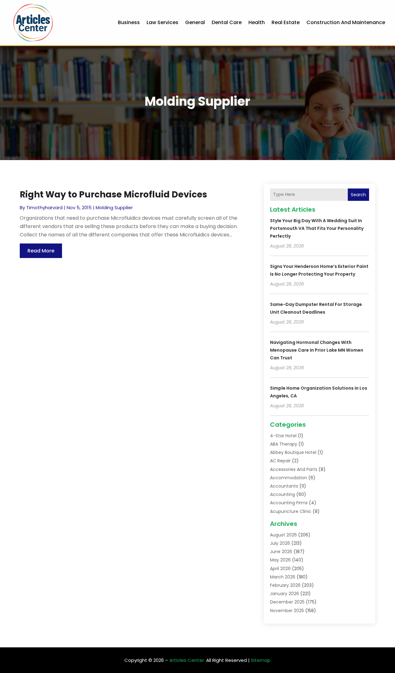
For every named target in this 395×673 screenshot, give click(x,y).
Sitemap (261, 660)
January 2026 (284, 593)
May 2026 (280, 560)
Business (129, 22)
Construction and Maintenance (345, 22)
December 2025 (287, 602)
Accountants (284, 486)
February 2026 (285, 585)
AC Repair (280, 461)
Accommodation (288, 478)
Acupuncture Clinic (290, 511)
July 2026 (280, 543)
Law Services (162, 22)
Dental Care (227, 22)
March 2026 (282, 577)
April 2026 (280, 568)
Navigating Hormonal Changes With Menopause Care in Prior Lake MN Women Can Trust (316, 350)
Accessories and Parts (293, 469)
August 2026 (283, 535)
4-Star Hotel (283, 436)
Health (256, 22)
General (195, 22)
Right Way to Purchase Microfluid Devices (113, 194)
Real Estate (286, 22)
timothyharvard (44, 207)
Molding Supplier (114, 207)
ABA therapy (283, 444)
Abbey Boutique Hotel (293, 452)
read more (40, 250)
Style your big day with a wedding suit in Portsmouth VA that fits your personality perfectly (317, 228)
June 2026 (281, 551)
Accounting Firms (289, 503)
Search (358, 195)
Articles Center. (187, 660)
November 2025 (287, 610)
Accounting (282, 494)
